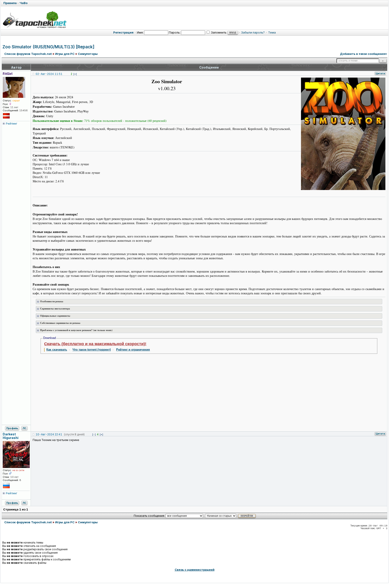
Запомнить (218, 32)
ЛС (24, 428)
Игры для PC (65, 54)
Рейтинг (11, 123)
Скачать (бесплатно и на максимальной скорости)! (95, 344)
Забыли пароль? (253, 32)
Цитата (380, 73)
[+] (75, 74)
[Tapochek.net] (34, 19)
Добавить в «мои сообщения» (363, 54)
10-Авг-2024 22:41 (49, 434)
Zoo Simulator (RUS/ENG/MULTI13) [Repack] (48, 46)
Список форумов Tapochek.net (28, 54)
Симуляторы (88, 54)
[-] (94, 434)
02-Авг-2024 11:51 (49, 74)
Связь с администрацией (195, 569)
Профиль (12, 428)
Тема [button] (272, 32)
